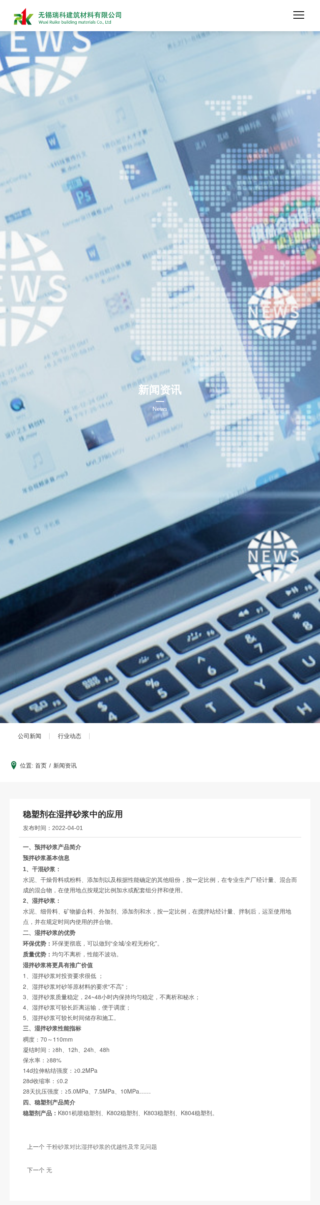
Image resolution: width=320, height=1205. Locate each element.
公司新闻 (29, 736)
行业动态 (69, 736)
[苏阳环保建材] (66, 17)
